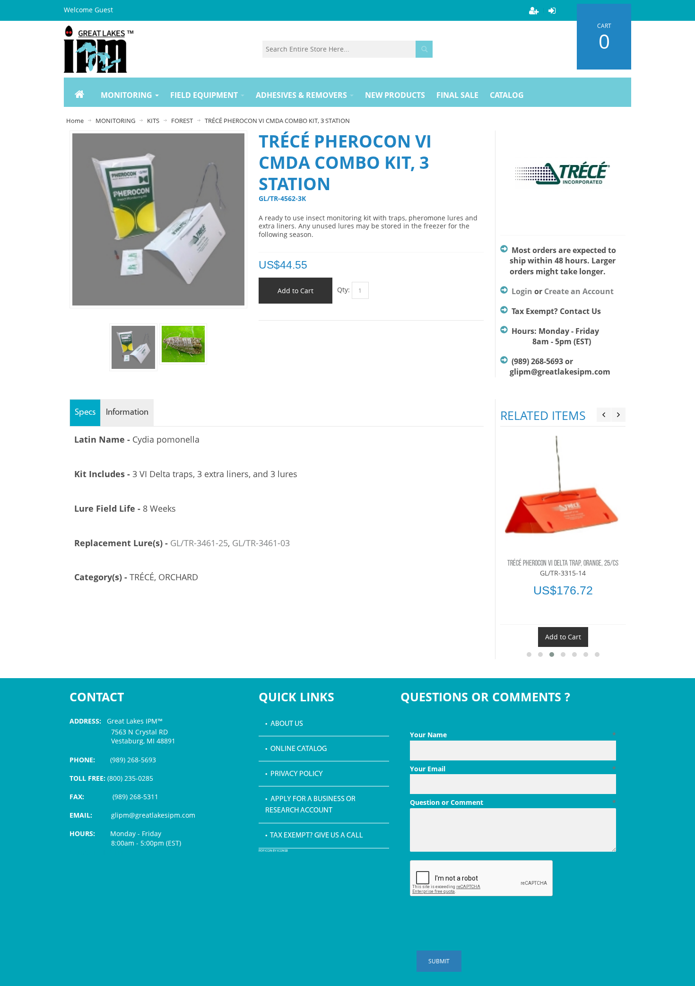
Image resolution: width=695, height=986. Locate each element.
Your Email (513, 768)
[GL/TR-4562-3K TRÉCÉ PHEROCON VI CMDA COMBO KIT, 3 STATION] (158, 137)
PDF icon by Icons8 (273, 851)
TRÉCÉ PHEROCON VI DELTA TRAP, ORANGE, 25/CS (562, 563)
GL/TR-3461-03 (261, 543)
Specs (85, 412)
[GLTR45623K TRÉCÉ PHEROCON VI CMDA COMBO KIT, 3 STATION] (133, 347)
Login (522, 291)
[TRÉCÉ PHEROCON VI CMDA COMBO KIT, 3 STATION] (183, 344)
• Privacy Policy (294, 774)
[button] (529, 654)
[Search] (424, 49)
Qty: (343, 289)
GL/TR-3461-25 (199, 543)
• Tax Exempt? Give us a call (314, 835)
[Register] (534, 10)
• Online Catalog (296, 749)
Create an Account (579, 291)
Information (127, 412)
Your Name (513, 734)
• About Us (284, 724)
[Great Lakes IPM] (98, 49)
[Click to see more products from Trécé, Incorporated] (563, 178)
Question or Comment (513, 802)
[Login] (551, 10)
